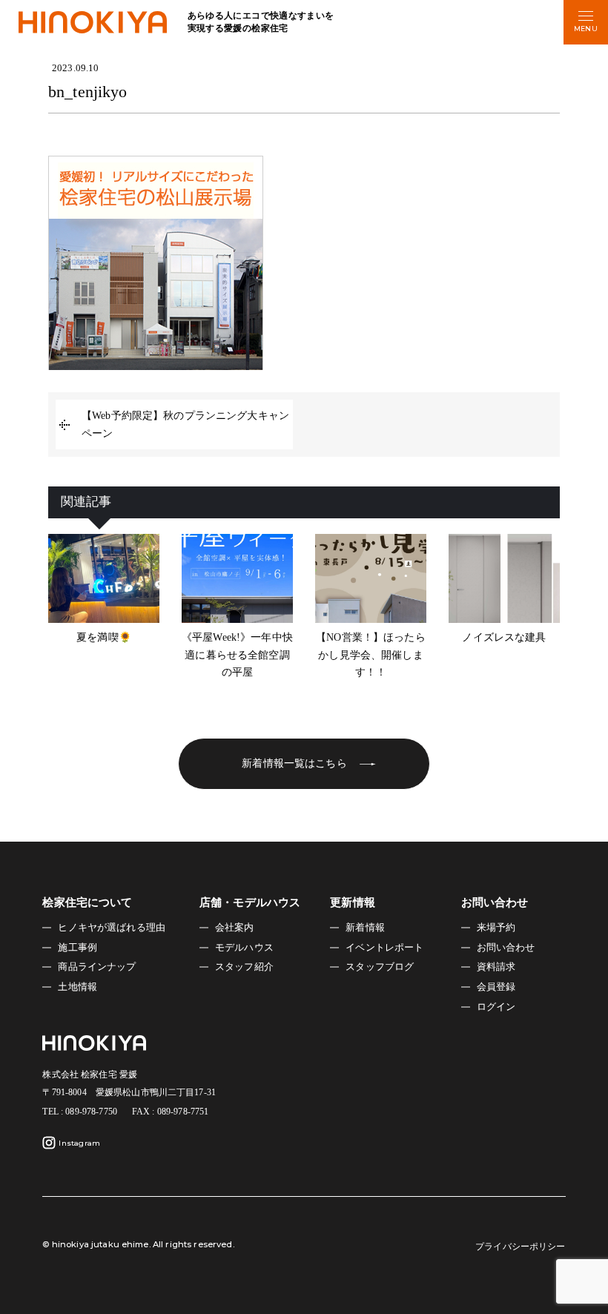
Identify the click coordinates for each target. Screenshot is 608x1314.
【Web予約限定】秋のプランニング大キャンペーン (185, 424)
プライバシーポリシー (520, 1246)
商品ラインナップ (97, 967)
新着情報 (365, 927)
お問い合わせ (506, 947)
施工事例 (77, 947)
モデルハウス (244, 947)
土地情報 (77, 987)
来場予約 (496, 927)
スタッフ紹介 (244, 967)
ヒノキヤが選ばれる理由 (111, 927)
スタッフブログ (380, 967)
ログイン (496, 1007)
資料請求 (496, 967)
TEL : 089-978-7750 (79, 1111)
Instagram (79, 1143)
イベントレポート (384, 947)
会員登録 (496, 987)
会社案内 (234, 927)
